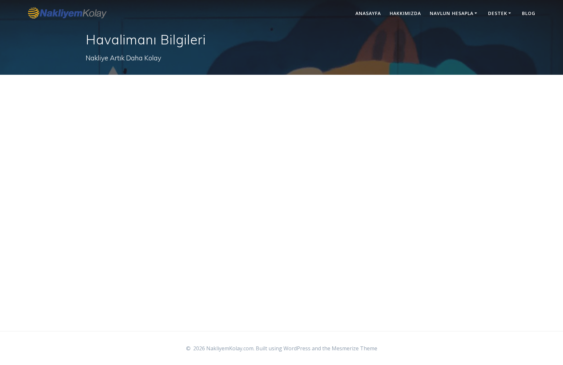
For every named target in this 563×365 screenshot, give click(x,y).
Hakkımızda (405, 13)
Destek (497, 13)
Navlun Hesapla (451, 13)
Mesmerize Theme (354, 348)
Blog (528, 13)
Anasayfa (368, 13)
